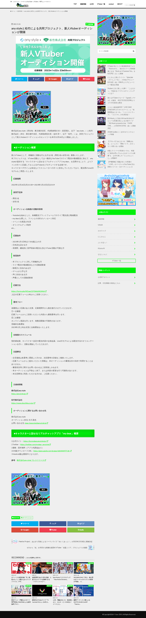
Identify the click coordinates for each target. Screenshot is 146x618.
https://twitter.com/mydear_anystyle (34, 444)
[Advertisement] (73, 107)
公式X (92, 4)
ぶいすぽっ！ (102, 242)
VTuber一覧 (101, 4)
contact (111, 4)
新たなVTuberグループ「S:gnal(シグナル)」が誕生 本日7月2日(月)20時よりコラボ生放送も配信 (122, 100)
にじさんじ (102, 237)
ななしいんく (102, 254)
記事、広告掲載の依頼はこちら (109, 283)
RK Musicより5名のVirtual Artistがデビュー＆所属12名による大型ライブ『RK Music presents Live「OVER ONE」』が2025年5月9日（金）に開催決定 (122, 123)
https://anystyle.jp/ (18, 394)
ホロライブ (102, 231)
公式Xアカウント (104, 277)
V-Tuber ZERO (118, 614)
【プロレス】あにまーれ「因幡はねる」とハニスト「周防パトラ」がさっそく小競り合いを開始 (121, 143)
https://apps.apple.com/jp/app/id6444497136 (51, 451)
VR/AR (100, 225)
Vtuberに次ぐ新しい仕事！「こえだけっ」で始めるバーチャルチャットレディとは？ (121, 90)
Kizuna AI (101, 248)
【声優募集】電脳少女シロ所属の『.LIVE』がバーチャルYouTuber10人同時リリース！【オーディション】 (121, 164)
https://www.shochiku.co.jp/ (22, 403)
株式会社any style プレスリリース (30, 460)
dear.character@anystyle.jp (35, 423)
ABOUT (120, 4)
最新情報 (83, 4)
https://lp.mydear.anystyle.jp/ (34, 441)
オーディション (27, 517)
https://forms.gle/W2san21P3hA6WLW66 (28, 291)
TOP (75, 4)
